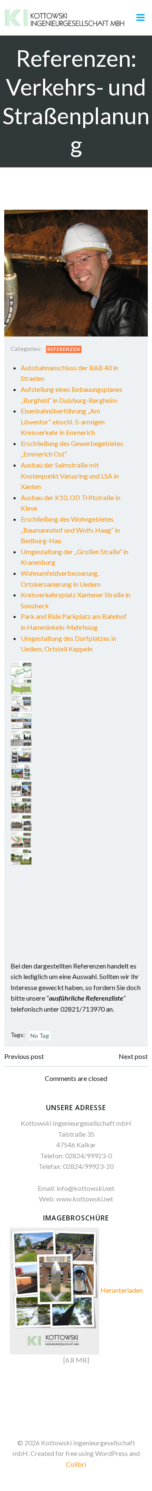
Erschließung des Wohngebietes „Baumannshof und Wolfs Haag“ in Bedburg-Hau (70, 529)
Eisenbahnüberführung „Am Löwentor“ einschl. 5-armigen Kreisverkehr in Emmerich (63, 421)
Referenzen (63, 349)
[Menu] (140, 18)
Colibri (76, 1464)
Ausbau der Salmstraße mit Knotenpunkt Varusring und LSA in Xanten (70, 475)
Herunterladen (121, 1290)
